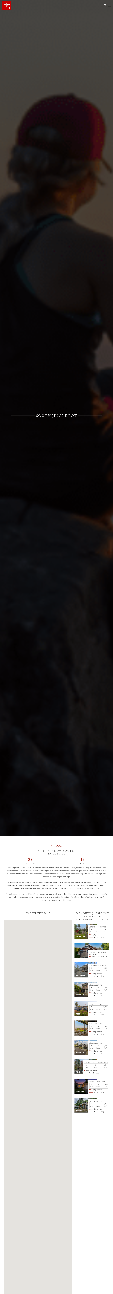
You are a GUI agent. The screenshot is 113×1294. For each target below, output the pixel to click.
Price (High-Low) (86, 919)
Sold (82, 863)
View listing (99, 937)
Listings (30, 863)
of (105, 919)
